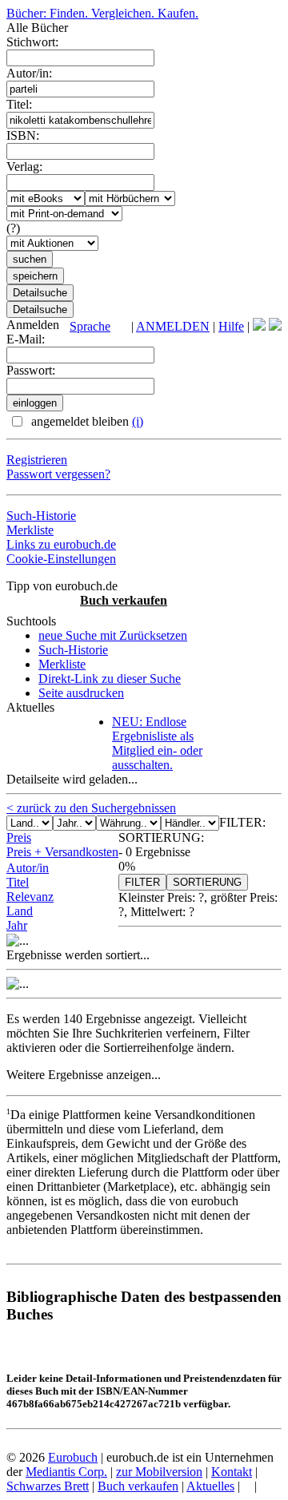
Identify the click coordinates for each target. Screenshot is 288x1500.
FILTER (142, 882)
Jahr (16, 925)
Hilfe (231, 326)
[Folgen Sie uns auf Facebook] (259, 326)
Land (19, 911)
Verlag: (24, 166)
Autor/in (27, 868)
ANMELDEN (173, 326)
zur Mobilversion (159, 1471)
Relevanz (30, 896)
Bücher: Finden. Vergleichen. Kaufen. (102, 13)
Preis (18, 837)
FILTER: (242, 822)
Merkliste (30, 530)
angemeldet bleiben (85, 421)
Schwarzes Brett (47, 1486)
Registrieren (36, 459)
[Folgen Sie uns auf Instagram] (275, 326)
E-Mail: (25, 339)
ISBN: (22, 135)
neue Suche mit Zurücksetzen (112, 635)
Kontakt (231, 1471)
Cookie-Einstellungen (61, 558)
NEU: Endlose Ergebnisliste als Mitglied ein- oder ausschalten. (157, 743)
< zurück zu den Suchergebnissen (91, 808)
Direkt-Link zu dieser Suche (109, 678)
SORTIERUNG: (161, 837)
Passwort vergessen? (58, 474)
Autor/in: (29, 73)
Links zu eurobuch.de (61, 544)
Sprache (90, 326)
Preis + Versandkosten (62, 852)
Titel (17, 882)
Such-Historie (41, 515)
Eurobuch (73, 1457)
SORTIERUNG (207, 882)
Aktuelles (210, 1486)
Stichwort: (32, 42)
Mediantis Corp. (66, 1471)
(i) (137, 421)
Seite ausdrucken (81, 693)
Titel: (19, 104)
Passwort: (30, 370)
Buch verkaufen (123, 600)
